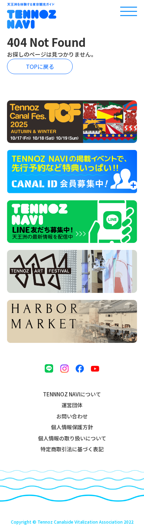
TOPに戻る (40, 66)
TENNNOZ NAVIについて (72, 394)
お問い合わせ (72, 416)
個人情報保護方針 (72, 427)
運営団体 (72, 405)
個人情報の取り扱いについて (72, 438)
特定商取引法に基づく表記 (72, 449)
